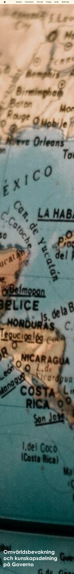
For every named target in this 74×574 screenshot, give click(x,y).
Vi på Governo (29, 2)
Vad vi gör (40, 2)
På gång (48, 2)
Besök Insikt (65, 2)
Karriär (56, 2)
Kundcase (19, 2)
